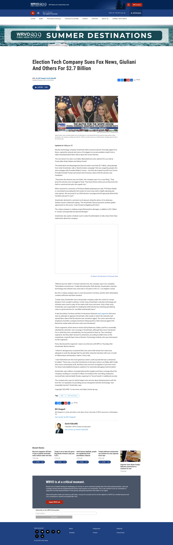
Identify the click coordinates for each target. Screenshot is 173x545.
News (41, 18)
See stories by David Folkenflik (76, 429)
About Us (105, 18)
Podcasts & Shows (72, 18)
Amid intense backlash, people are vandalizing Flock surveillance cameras (86, 453)
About (71, 528)
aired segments (103, 313)
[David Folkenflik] (59, 428)
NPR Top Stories (72, 395)
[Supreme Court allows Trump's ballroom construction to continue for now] (130, 456)
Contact (95, 532)
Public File (119, 528)
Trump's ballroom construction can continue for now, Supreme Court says (108, 453)
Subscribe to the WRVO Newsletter (47, 510)
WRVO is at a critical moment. (65, 482)
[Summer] (86, 35)
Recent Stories (38, 448)
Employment (96, 528)
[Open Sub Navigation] (36, 18)
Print (138, 80)
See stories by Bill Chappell (65, 417)
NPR (62, 395)
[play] (32, 13)
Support (95, 18)
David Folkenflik (51, 78)
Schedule (72, 532)
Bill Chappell (42, 78)
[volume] (38, 13)
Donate (138, 5)
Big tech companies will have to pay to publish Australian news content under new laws (42, 453)
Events (85, 18)
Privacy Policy (120, 532)
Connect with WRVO (119, 18)
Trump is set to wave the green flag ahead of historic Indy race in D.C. (64, 453)
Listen (33, 18)
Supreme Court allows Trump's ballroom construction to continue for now (130, 467)
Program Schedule (54, 18)
